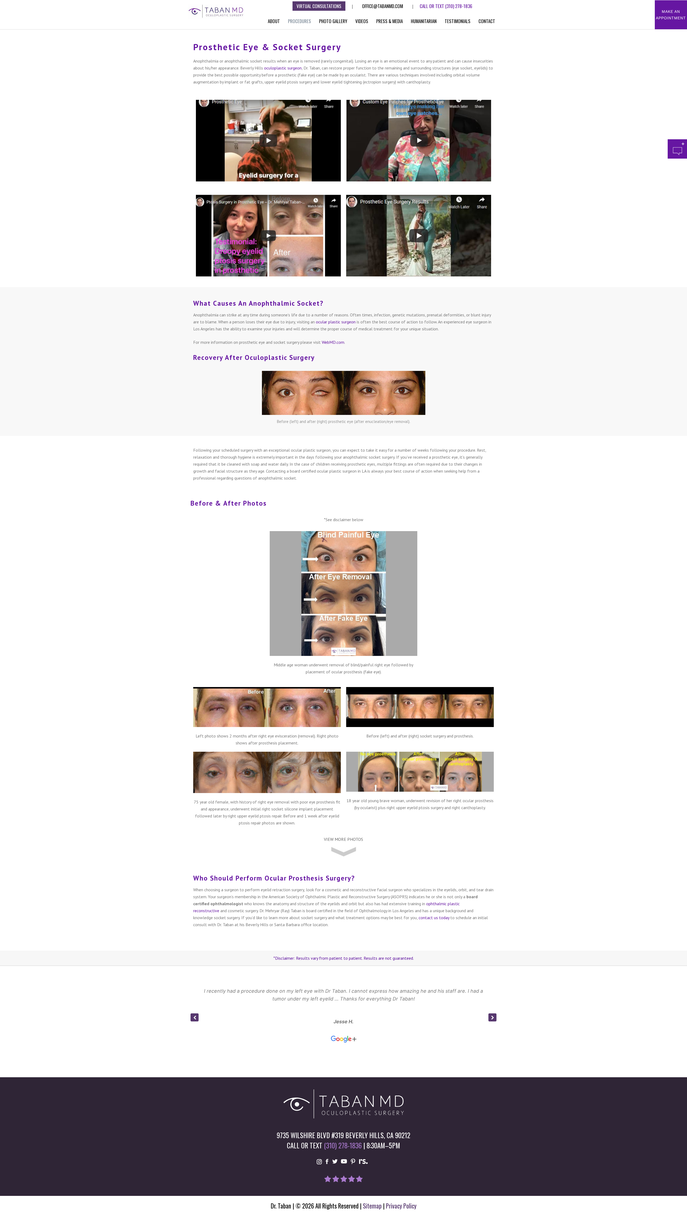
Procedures (299, 21)
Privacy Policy (401, 1205)
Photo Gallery (333, 21)
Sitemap (372, 1205)
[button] (492, 1017)
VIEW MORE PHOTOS (343, 839)
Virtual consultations (319, 6)
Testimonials (457, 21)
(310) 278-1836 (458, 6)
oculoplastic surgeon (283, 68)
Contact (486, 21)
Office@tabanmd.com (382, 6)
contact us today (434, 917)
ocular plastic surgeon (336, 321)
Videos (361, 21)
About (274, 21)
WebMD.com (333, 342)
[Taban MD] (216, 11)
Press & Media (389, 21)
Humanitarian (424, 21)
